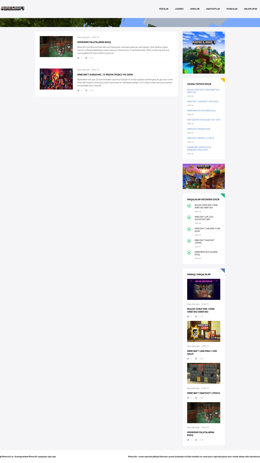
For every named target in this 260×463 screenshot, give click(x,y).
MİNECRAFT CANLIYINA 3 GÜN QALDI (202, 101)
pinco (210, 456)
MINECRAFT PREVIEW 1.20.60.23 (200, 138)
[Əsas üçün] (13, 9)
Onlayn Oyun (250, 9)
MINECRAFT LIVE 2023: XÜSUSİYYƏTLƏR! (204, 218)
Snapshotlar (213, 9)
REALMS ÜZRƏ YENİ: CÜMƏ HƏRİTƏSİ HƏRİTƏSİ (203, 91)
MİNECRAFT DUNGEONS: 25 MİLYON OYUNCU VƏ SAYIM (105, 74)
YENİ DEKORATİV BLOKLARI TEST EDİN (203, 120)
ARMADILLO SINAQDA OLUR (198, 129)
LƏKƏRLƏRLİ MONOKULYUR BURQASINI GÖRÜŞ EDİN (199, 148)
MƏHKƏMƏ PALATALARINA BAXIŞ (94, 42)
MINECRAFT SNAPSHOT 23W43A (204, 241)
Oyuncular (231, 9)
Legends (179, 9)
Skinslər (195, 9)
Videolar (163, 9)
